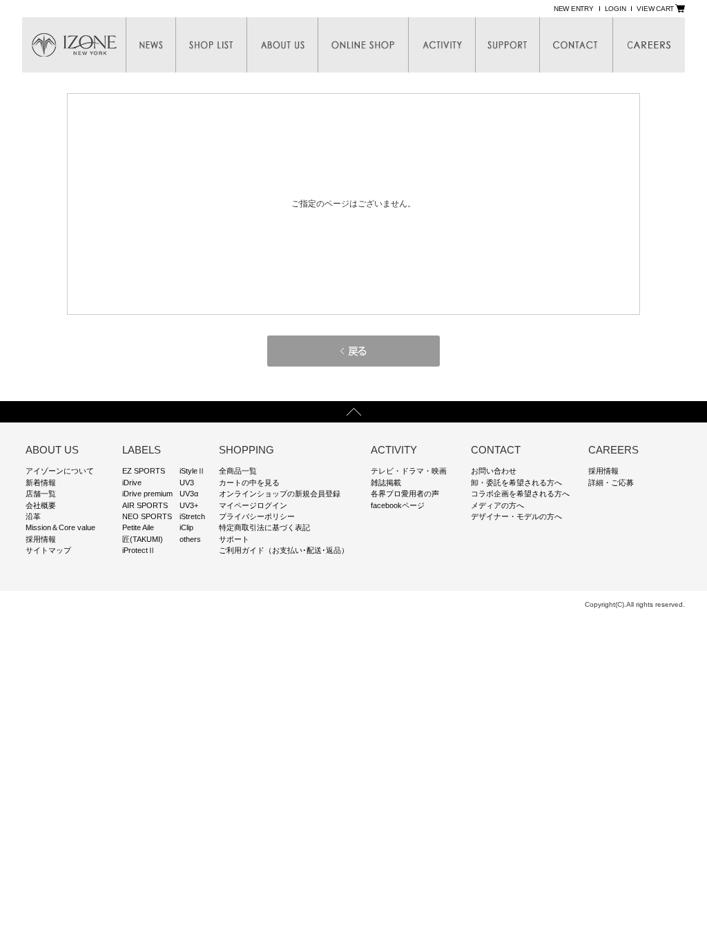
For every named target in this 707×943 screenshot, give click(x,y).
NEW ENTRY (574, 8)
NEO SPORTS (147, 516)
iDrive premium (147, 493)
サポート (234, 539)
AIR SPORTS (145, 505)
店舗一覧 (41, 493)
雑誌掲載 (386, 482)
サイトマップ (48, 550)
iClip (186, 527)
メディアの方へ (497, 505)
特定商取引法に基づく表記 (264, 527)
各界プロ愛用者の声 (405, 493)
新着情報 (41, 482)
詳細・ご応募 (611, 482)
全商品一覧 (238, 471)
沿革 (33, 516)
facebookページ (398, 505)
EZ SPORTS (143, 471)
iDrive (132, 482)
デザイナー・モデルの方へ (516, 516)
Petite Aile (138, 527)
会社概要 (41, 505)
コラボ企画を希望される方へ (520, 493)
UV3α (189, 493)
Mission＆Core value (60, 527)
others (190, 539)
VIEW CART (655, 8)
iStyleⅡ (192, 471)
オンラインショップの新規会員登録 (279, 493)
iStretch (192, 516)
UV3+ (189, 505)
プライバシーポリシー (257, 516)
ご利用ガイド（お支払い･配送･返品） (284, 550)
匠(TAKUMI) (142, 539)
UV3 (187, 482)
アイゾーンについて (60, 471)
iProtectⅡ (138, 550)
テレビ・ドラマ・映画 (409, 471)
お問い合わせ (493, 471)
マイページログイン (253, 505)
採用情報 (41, 539)
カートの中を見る (249, 482)
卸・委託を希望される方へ (516, 482)
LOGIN (615, 8)
